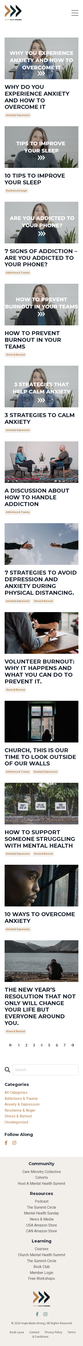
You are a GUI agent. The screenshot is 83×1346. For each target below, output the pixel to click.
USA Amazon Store (41, 1225)
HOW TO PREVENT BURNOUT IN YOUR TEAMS (33, 340)
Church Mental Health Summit (41, 1255)
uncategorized (16, 1122)
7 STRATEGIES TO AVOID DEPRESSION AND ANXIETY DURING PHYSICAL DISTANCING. (41, 582)
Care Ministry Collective (41, 1172)
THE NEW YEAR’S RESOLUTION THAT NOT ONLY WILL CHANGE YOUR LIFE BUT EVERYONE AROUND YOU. (40, 1006)
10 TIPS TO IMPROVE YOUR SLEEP (35, 179)
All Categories (16, 1092)
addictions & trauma (18, 272)
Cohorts (41, 1177)
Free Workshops (41, 1278)
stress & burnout (15, 354)
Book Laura (17, 1332)
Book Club (41, 1266)
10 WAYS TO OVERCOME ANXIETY (40, 917)
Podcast (41, 1201)
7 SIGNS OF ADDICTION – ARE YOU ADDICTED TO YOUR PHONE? (41, 258)
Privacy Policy (53, 1332)
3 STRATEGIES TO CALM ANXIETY (40, 418)
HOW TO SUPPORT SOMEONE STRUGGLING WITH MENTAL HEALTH (40, 839)
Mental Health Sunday (41, 1213)
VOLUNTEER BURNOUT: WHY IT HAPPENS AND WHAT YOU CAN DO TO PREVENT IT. (39, 671)
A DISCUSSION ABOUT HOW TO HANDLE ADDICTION (37, 497)
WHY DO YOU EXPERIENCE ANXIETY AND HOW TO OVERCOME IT (37, 97)
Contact (34, 1332)
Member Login (41, 1273)
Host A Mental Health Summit (41, 1183)
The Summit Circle (41, 1207)
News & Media (41, 1219)
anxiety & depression (18, 115)
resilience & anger (16, 190)
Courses (41, 1249)
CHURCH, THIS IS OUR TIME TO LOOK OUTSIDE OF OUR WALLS (40, 757)
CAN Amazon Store (41, 1231)
